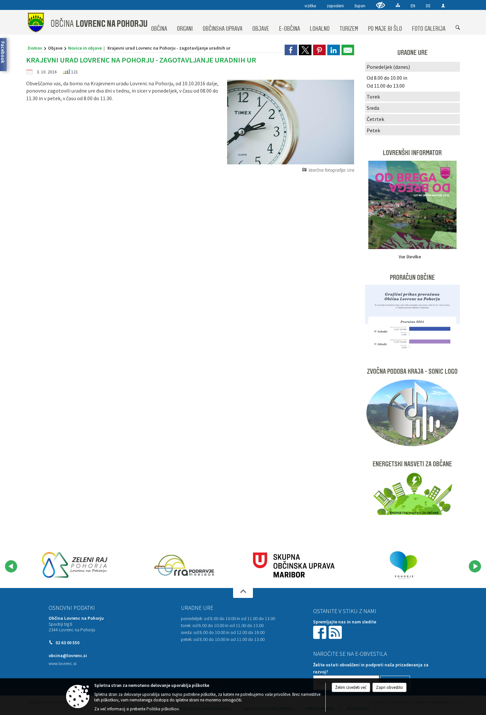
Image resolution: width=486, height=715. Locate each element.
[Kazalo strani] (398, 5)
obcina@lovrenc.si (68, 655)
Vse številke (410, 257)
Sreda (373, 108)
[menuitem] (159, 22)
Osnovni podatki (72, 607)
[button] (11, 566)
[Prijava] (443, 5)
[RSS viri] (336, 632)
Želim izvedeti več (351, 687)
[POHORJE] (403, 565)
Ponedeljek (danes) (388, 66)
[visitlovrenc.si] (74, 565)
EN (413, 5)
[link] (291, 50)
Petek (373, 130)
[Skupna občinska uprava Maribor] (294, 565)
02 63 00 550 (67, 643)
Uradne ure (197, 607)
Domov (35, 48)
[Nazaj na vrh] (243, 593)
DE (428, 5)
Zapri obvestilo (389, 687)
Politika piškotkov (162, 709)
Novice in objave (85, 48)
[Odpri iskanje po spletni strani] (458, 27)
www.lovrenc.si (62, 663)
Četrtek (375, 119)
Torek (373, 96)
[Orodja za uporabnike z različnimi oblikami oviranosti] (380, 5)
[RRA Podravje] (184, 565)
